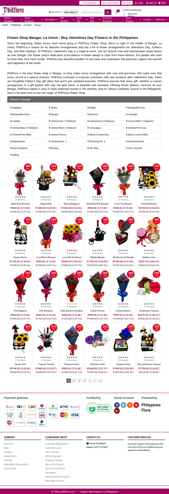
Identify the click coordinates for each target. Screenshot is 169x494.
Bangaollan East (136, 107)
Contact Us (93, 437)
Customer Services (139, 437)
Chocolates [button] (50, 19)
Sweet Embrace (123, 310)
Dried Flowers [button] (129, 19)
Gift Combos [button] (64, 19)
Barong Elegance (72, 203)
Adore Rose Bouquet (20, 203)
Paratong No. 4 (97, 141)
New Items (127, 2)
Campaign (50, 472)
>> (101, 380)
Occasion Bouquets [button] (107, 19)
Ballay (92, 107)
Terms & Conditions (55, 468)
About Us (8, 443)
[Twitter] (123, 405)
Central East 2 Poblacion (102, 121)
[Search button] (107, 12)
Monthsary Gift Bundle (123, 257)
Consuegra (95, 127)
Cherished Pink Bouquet (97, 203)
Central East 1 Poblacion (63, 121)
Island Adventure (149, 203)
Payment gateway (16, 398)
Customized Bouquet (132, 10)
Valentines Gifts (97, 364)
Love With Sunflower (71, 257)
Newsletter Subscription (16, 464)
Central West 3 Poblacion (63, 127)
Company (9, 437)
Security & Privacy (54, 464)
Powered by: (149, 398)
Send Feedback (98, 443)
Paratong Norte (136, 141)
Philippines (16, 25)
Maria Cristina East (99, 134)
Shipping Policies (53, 460)
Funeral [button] (146, 19)
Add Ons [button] (92, 19)
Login (140, 2)
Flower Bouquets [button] (8, 19)
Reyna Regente (20, 148)
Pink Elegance (20, 310)
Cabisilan (132, 114)
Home (5, 25)
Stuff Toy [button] (79, 19)
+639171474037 (100, 447)
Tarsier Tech (20, 364)
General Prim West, (22, 134)
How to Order (52, 452)
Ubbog (15, 154)
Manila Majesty (97, 257)
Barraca (93, 114)
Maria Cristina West (138, 134)
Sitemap (8, 460)
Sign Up (153, 2)
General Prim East (137, 127)
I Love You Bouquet (123, 203)
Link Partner (10, 468)
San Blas (93, 148)
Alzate (54, 107)
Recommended (89, 2)
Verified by (93, 398)
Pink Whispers (46, 310)
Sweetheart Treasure (149, 310)
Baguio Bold (45, 203)
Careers (8, 452)
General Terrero (59, 134)
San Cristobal (135, 148)
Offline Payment (53, 456)
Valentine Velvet (71, 364)
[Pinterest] (136, 405)
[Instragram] (130, 405)
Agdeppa (16, 107)
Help (163, 2)
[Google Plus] (117, 411)
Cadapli (16, 121)
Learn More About (56, 437)
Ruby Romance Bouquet (72, 310)
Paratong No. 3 (59, 141)
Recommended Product (57, 476)
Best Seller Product (111, 2)
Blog (6, 447)
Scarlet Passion (97, 310)
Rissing (54, 148)
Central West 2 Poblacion (25, 127)
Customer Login (53, 447)
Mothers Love (149, 257)
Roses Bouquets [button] (29, 19)
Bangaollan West (21, 114)
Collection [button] (160, 19)
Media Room (10, 456)
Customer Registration (56, 443)
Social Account (124, 398)
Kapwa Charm (20, 257)
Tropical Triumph (46, 364)
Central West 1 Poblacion (141, 121)
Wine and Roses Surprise (149, 364)
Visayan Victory (123, 364)
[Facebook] (117, 405)
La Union (28, 25)
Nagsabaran (18, 141)
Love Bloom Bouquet (46, 257)
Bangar (54, 114)
